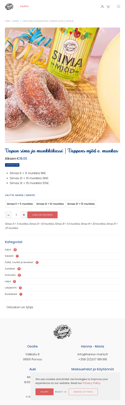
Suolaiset (12, 268)
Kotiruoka (12, 275)
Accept (45, 392)
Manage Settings (83, 392)
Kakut (10, 249)
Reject (59, 392)
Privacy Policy (91, 383)
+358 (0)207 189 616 (92, 359)
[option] (20, 204)
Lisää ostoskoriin (42, 215)
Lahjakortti (13, 287)
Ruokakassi (13, 294)
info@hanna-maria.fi (92, 354)
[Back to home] (9, 6)
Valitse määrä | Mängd (20, 195)
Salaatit (11, 256)
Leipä (10, 281)
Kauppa (24, 6)
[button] (109, 6)
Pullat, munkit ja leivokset (21, 262)
